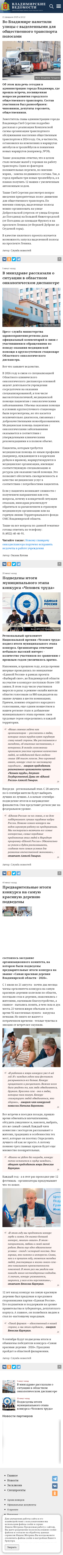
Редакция (12, 1514)
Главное (12, 1475)
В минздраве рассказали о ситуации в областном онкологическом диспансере (37, 1387)
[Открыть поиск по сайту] (51, 7)
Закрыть (12, 1547)
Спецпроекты (16, 1490)
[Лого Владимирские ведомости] (23, 6)
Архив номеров (15, 1499)
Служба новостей (21, 250)
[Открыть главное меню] (58, 7)
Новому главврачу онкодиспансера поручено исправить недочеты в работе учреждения (27, 544)
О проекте (12, 1509)
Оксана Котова (19, 555)
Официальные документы (21, 1504)
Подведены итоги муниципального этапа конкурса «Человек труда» (35, 1405)
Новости (12, 1480)
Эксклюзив (14, 1485)
